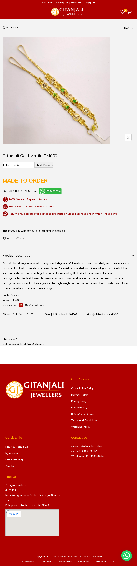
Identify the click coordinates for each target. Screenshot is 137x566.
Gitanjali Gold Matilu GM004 (103, 314)
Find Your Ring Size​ (16, 446)
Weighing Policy (80, 426)
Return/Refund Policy (83, 414)
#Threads (100, 561)
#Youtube (83, 561)
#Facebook (28, 561)
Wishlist (10, 466)
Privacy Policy (79, 407)
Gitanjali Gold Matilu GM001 (19, 314)
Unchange (38, 344)
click (36, 191)
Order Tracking (14, 459)
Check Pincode (44, 165)
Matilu (27, 344)
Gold (19, 344)
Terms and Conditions (84, 420)
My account (12, 453)
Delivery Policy (79, 394)
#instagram (65, 561)
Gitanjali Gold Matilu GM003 (61, 314)
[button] (14, 238)
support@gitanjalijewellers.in (88, 446)
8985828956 (97, 456)
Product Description (17, 255)
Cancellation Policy (82, 388)
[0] (122, 12)
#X (114, 561)
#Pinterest (46, 561)
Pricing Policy (79, 401)
